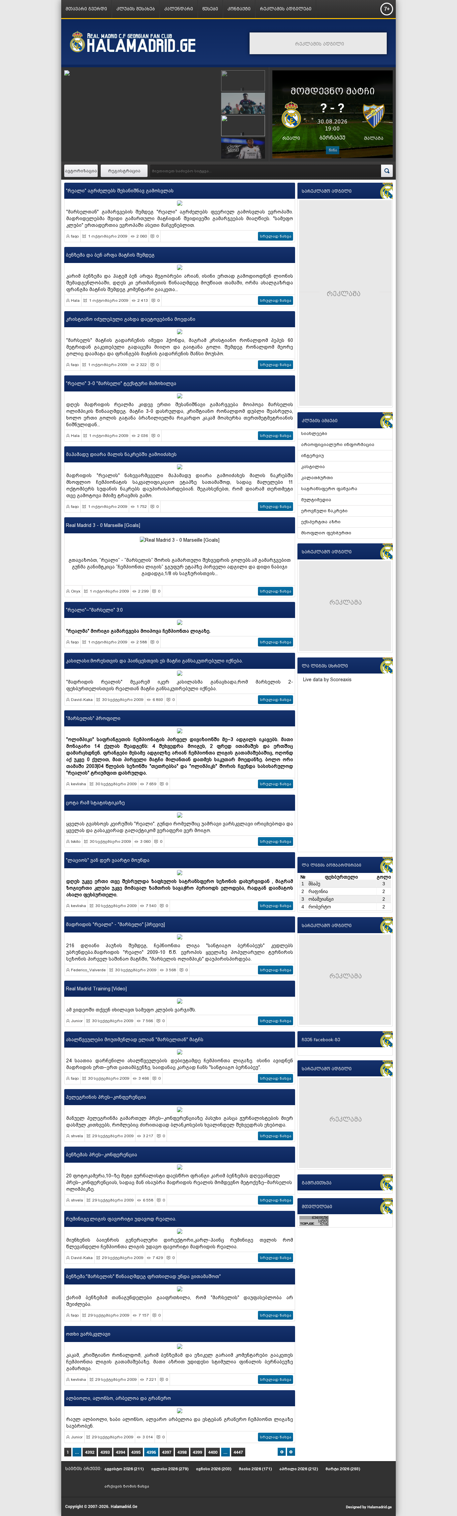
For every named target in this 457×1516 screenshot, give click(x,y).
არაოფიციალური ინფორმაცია (337, 444)
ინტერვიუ (312, 455)
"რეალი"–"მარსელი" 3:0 (94, 610)
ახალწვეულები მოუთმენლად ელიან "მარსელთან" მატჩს (134, 1039)
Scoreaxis (341, 679)
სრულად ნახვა (275, 236)
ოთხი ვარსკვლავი (88, 1334)
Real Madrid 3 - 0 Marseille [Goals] (103, 525)
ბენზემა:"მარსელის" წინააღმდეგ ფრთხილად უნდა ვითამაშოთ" (143, 1276)
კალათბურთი (317, 477)
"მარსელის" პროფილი (93, 718)
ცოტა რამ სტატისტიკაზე (95, 802)
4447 (238, 1452)
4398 (182, 1452)
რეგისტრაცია (124, 170)
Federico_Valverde (88, 970)
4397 (166, 1452)
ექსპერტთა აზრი (321, 521)
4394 (120, 1452)
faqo (75, 236)
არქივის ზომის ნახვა (126, 1486)
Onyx (75, 591)
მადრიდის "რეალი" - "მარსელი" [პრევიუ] (115, 924)
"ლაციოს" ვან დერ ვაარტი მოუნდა (108, 860)
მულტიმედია (316, 499)
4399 (197, 1452)
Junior (77, 1020)
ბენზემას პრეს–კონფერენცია (101, 1154)
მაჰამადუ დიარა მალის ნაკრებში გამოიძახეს (121, 454)
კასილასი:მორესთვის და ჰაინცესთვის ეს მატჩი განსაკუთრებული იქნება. (154, 660)
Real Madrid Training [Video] (96, 988)
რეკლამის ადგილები (285, 8)
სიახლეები (314, 433)
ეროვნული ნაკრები (324, 510)
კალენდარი (178, 8)
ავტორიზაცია (81, 170)
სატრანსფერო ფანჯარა (329, 488)
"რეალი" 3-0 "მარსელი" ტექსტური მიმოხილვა (121, 383)
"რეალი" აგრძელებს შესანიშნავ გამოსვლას (120, 190)
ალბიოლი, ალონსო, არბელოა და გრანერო (118, 1398)
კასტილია (313, 466)
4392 (89, 1452)
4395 (136, 1452)
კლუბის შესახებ (135, 8)
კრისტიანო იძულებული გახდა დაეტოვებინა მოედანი (130, 319)
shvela (77, 1136)
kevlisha (78, 784)
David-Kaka (82, 699)
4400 (212, 1452)
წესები (210, 8)
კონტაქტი (239, 8)
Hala (75, 300)
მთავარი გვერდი (86, 8)
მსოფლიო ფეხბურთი (326, 532)
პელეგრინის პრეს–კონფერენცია (106, 1097)
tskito (75, 841)
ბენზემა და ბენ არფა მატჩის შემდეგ (110, 255)
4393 (105, 1452)
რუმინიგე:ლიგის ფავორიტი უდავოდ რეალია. (121, 1219)
